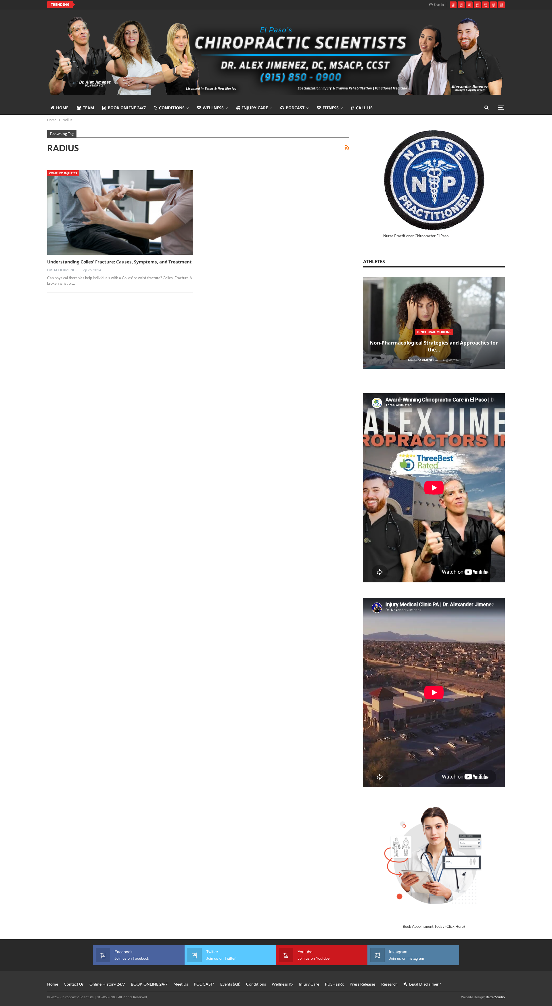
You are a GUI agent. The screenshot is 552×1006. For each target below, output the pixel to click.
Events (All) (230, 984)
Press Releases (362, 984)
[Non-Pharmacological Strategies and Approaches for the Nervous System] (434, 323)
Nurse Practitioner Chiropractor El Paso (415, 236)
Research (389, 984)
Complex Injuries (63, 173)
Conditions (172, 107)
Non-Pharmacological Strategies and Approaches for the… (434, 346)
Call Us (364, 107)
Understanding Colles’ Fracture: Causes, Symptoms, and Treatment (119, 262)
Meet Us (180, 984)
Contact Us (74, 984)
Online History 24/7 (107, 984)
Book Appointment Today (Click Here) (434, 926)
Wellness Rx (282, 984)
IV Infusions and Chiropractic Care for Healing (129, 4)
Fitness (331, 107)
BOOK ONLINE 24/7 (127, 107)
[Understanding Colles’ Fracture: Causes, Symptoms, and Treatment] (120, 212)
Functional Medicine (434, 332)
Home (62, 107)
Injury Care (255, 107)
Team (88, 107)
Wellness (213, 107)
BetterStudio (495, 997)
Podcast (295, 107)
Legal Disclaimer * (425, 984)
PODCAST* (204, 984)
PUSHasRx (334, 984)
